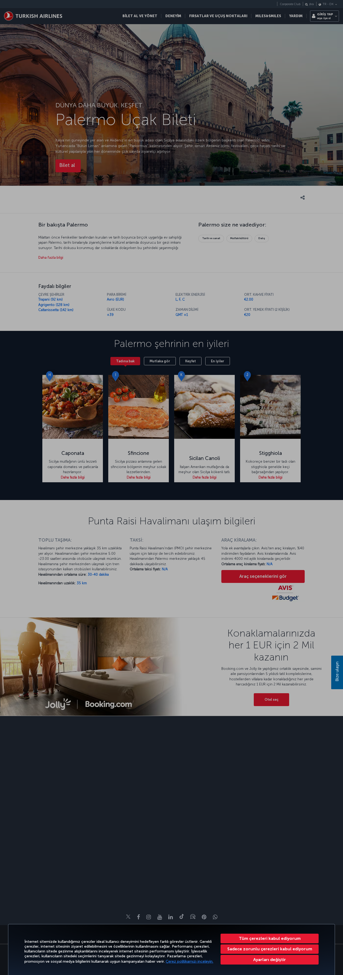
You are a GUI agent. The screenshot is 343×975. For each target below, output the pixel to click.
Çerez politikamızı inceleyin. (189, 961)
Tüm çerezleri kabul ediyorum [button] (270, 938)
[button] (270, 960)
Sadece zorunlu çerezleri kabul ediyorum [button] (269, 948)
